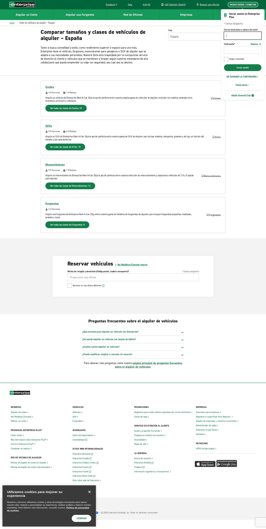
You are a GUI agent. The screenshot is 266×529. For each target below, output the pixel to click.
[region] (49, 506)
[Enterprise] (22, 4)
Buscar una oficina (209, 4)
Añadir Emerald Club (241, 95)
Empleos (112, 5)
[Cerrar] (89, 492)
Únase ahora (241, 85)
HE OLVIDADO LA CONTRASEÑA (241, 76)
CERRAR (82, 518)
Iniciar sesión (242, 67)
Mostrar (254, 44)
